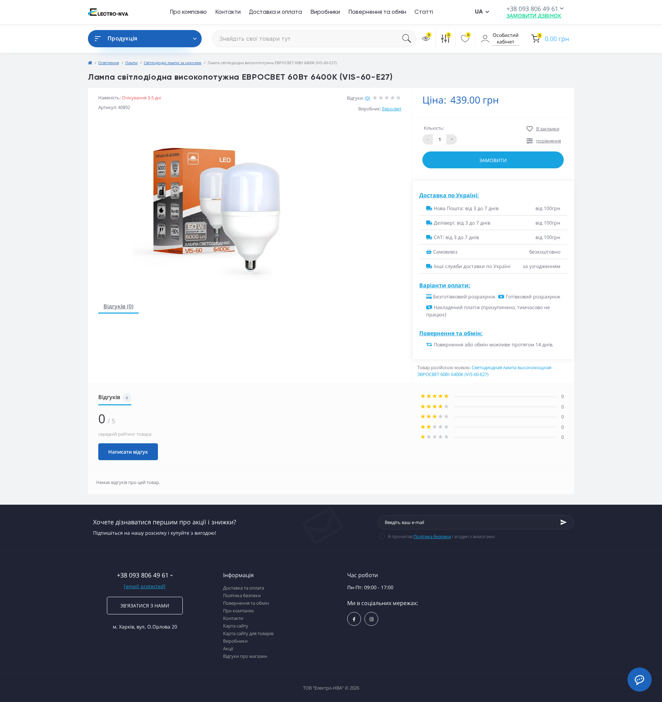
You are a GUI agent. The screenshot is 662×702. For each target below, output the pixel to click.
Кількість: (434, 128)
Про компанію (188, 11)
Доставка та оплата (243, 588)
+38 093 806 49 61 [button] (143, 575)
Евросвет (391, 109)
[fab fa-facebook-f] (354, 619)
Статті (423, 11)
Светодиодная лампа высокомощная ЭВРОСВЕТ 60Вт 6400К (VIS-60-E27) (484, 370)
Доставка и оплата (275, 11)
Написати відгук (128, 451)
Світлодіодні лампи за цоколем (172, 62)
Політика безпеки (432, 536)
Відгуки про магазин (245, 656)
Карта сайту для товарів (248, 633)
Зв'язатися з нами (144, 605)
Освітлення (108, 62)
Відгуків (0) (118, 306)
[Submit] (563, 522)
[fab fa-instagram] (371, 619)
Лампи (131, 62)
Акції (228, 648)
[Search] (409, 38)
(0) (367, 98)
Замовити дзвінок (533, 15)
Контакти (228, 11)
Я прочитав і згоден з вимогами (441, 536)
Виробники (325, 11)
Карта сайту (235, 626)
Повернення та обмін (377, 11)
